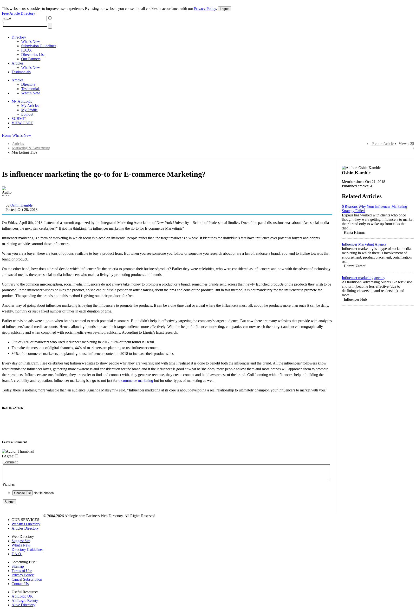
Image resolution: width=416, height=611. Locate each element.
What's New (30, 41)
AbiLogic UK (22, 596)
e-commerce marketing (135, 380)
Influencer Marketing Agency (364, 244)
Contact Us (20, 584)
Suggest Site (21, 541)
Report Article (383, 144)
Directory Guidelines (27, 549)
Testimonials (21, 72)
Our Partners (30, 59)
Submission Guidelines (38, 46)
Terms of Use (22, 571)
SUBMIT (19, 119)
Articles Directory (25, 528)
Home (6, 135)
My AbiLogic (22, 101)
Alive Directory (23, 605)
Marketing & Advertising (31, 148)
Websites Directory (26, 524)
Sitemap (18, 566)
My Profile (29, 110)
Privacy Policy (205, 8)
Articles (17, 63)
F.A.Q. (26, 50)
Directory (19, 37)
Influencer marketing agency (363, 278)
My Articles (30, 106)
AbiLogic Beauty (25, 600)
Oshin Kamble (21, 205)
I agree (224, 9)
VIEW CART (22, 123)
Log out (27, 114)
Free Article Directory (18, 13)
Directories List (33, 54)
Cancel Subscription (27, 579)
